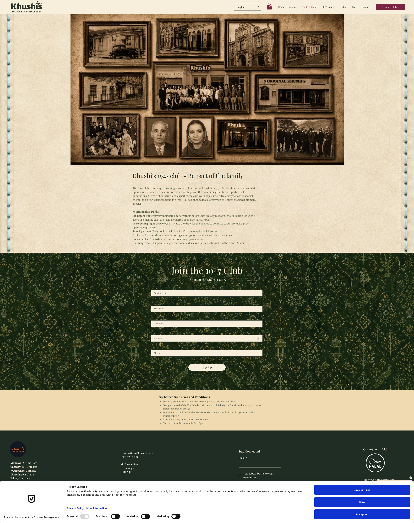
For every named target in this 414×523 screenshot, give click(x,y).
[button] (269, 6)
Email (243, 457)
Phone (154, 348)
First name (156, 303)
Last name (156, 318)
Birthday (155, 333)
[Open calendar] (258, 338)
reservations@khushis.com (137, 453)
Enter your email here (162, 288)
